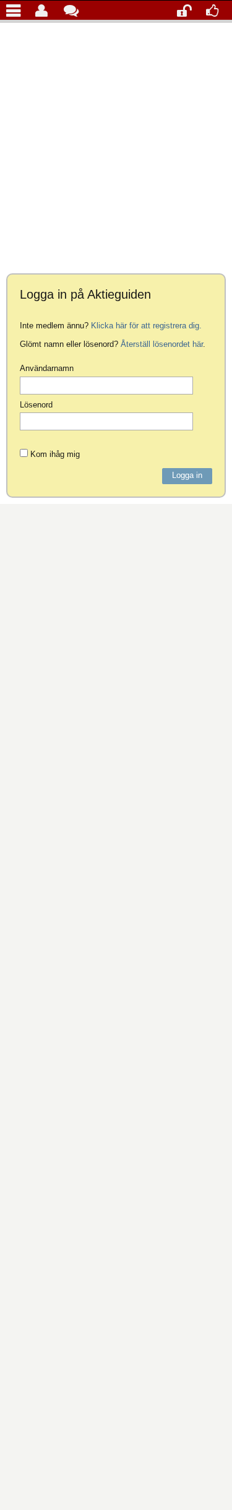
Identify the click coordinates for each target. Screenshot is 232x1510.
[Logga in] (187, 10)
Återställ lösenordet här (162, 344)
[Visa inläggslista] (16, 10)
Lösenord (36, 405)
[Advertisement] (116, 145)
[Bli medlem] (216, 10)
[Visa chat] (74, 10)
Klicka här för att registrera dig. (146, 325)
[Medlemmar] (45, 10)
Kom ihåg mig (54, 454)
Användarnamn (47, 368)
